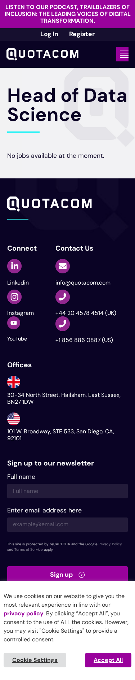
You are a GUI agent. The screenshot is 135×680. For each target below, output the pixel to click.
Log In (49, 34)
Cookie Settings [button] (35, 660)
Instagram (20, 313)
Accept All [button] (108, 660)
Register (82, 34)
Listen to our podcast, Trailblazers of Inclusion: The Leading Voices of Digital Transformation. (68, 14)
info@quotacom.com (83, 282)
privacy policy (24, 613)
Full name (21, 477)
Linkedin (18, 282)
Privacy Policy (110, 544)
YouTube (17, 338)
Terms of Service (28, 549)
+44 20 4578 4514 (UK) (85, 313)
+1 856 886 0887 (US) (84, 340)
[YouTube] (13, 322)
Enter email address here (44, 510)
